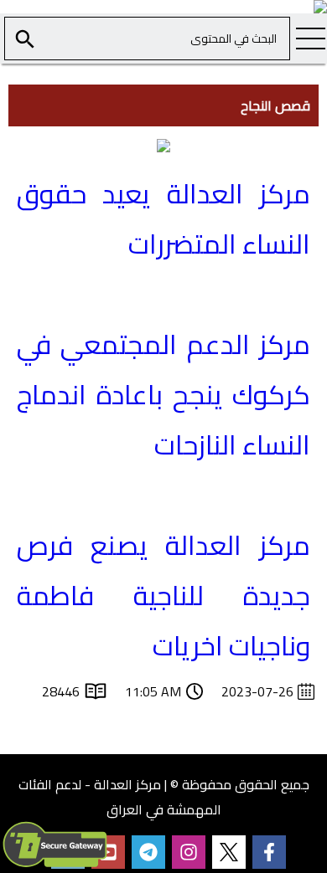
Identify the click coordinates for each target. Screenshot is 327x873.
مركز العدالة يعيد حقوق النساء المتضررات (164, 218)
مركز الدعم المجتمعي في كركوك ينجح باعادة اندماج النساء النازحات (164, 394)
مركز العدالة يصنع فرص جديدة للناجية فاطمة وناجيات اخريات (164, 595)
